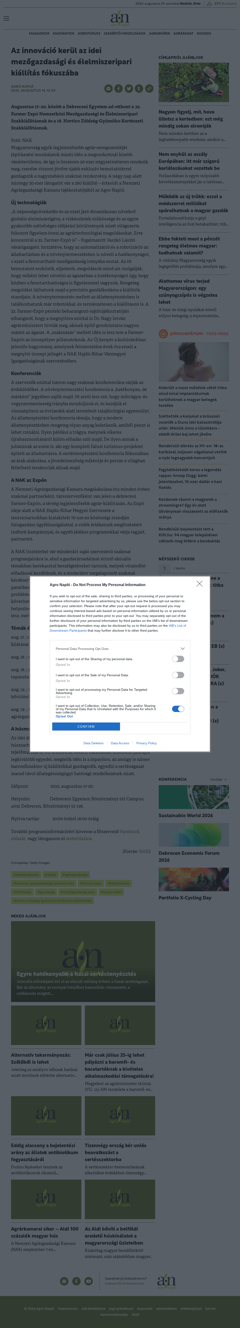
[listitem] (120, 648)
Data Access (120, 743)
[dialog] (120, 664)
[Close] (201, 585)
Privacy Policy (146, 743)
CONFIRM (86, 726)
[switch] (178, 659)
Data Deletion (93, 743)
